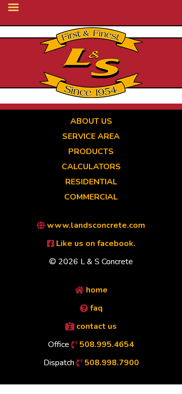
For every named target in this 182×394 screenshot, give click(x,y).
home (96, 290)
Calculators (91, 166)
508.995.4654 (105, 344)
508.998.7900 (110, 362)
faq (95, 308)
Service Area (91, 136)
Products (91, 151)
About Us (91, 121)
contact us (95, 326)
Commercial (91, 197)
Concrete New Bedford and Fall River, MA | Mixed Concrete (91, 62)
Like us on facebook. (94, 243)
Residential (91, 181)
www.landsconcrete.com (95, 225)
